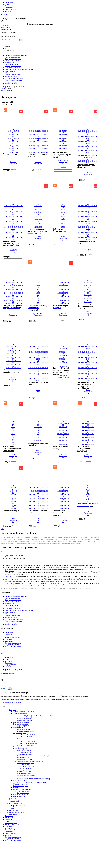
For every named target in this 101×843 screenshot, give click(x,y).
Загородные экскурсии (12, 57)
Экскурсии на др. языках (25, 759)
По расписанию (14, 810)
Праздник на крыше (23, 729)
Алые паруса (13, 814)
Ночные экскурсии (11, 76)
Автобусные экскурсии (12, 71)
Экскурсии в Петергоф (24, 717)
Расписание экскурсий (12, 638)
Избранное (8, 634)
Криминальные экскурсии (25, 763)
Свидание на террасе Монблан (27, 743)
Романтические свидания (13, 646)
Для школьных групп (12, 579)
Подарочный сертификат (13, 82)
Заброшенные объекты (24, 773)
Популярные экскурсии (17, 812)
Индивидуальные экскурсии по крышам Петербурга (34, 756)
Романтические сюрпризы (13, 80)
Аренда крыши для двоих (25, 731)
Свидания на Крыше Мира (26, 741)
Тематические (9, 576)
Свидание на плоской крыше (26, 734)
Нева (18, 738)
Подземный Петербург (24, 771)
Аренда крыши (10, 62)
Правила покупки (11, 636)
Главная (3, 88)
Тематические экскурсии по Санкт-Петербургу (20, 69)
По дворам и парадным (12, 60)
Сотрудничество (10, 9)
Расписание (9, 2)
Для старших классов (20, 807)
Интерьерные (9, 571)
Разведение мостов (23, 777)
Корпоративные (14, 801)
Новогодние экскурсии (12, 83)
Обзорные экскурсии (12, 73)
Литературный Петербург (25, 766)
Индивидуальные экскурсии (14, 78)
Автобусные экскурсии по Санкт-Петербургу (32, 782)
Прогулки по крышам (24, 750)
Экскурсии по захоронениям (26, 775)
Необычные (13, 798)
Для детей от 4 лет (19, 805)
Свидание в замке (23, 793)
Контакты (8, 11)
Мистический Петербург (25, 768)
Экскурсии (8, 639)
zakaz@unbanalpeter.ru (8, 673)
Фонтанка (20, 740)
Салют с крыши (26, 752)
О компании (9, 8)
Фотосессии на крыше (24, 754)
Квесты (11, 809)
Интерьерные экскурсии (13, 59)
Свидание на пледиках (24, 736)
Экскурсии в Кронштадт (25, 720)
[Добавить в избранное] (50, 155)
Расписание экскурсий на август (16, 55)
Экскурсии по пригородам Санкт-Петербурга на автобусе (36, 715)
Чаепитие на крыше (15, 800)
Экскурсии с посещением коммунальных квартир (33, 779)
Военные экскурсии (23, 764)
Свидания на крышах (12, 645)
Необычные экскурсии (12, 75)
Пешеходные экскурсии (13, 66)
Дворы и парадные (23, 726)
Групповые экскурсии (24, 757)
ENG (5, 14)
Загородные (9, 565)
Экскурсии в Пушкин (24, 719)
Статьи (7, 4)
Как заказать (9, 6)
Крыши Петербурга (11, 641)
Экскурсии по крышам (12, 67)
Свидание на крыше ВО (25, 745)
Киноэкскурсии (22, 770)
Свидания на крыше (11, 64)
